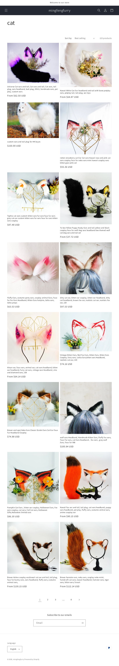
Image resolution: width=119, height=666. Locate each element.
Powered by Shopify (31, 659)
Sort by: (68, 38)
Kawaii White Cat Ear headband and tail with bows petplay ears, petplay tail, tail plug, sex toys (85, 91)
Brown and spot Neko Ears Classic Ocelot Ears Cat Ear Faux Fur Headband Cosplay (32, 431)
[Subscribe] (82, 623)
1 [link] (39, 599)
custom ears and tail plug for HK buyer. (24, 142)
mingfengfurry (18, 659)
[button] (6, 10)
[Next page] (79, 600)
